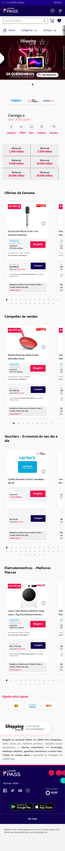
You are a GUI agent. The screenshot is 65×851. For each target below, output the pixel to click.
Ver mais (32, 819)
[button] (32, 84)
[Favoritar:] (44, 224)
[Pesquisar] (44, 21)
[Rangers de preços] (16, 150)
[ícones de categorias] (11, 126)
